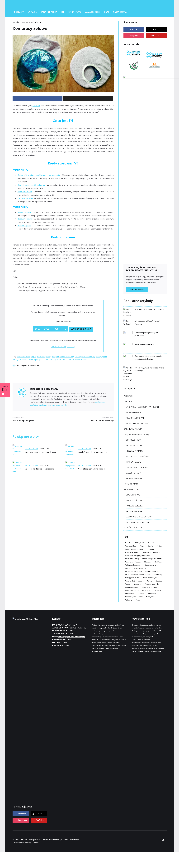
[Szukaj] (136, 12)
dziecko (160, 546)
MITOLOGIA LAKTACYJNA (137, 423)
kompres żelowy (67, 356)
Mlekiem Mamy (31, 3)
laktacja (78, 356)
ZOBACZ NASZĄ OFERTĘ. (63, 346)
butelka (129, 543)
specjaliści (147, 590)
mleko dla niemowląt (134, 571)
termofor (48, 359)
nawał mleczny (88, 356)
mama (128, 568)
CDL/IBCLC (140, 543)
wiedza (141, 593)
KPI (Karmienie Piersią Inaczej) (136, 434)
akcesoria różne (23, 356)
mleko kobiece (152, 571)
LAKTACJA (128, 401)
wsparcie (152, 593)
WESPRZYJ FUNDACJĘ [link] (81, 329)
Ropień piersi (24, 225)
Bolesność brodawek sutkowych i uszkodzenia (39, 175)
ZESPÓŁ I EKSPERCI (132, 527)
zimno (85, 359)
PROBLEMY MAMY (134, 451)
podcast (160, 581)
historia (151, 549)
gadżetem (35, 105)
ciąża (142, 546)
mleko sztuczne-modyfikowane (138, 574)
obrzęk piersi (101, 356)
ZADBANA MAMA (134, 511)
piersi (150, 581)
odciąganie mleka (20, 359)
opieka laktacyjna (150, 578)
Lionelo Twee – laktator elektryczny (93, 452)
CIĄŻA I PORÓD (133, 495)
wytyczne (151, 597)
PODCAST (128, 396)
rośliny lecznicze (132, 590)
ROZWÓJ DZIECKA (134, 506)
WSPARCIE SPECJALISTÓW (139, 516)
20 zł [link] (46, 329)
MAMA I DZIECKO (131, 489)
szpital (158, 590)
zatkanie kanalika (74, 359)
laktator (159, 562)
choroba (152, 543)
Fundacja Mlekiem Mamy (28, 365)
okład (30, 359)
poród (128, 584)
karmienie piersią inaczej (152, 559)
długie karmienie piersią (135, 549)
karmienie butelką (132, 552)
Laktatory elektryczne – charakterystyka (42, 452)
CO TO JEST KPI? (133, 440)
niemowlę (158, 574)
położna (138, 584)
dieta (151, 546)
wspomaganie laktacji (134, 597)
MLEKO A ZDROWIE (135, 418)
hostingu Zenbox (32, 842)
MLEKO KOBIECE (133, 412)
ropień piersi (39, 359)
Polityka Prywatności (70, 839)
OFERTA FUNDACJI (137, 289)
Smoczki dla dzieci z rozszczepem (39, 469)
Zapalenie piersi (25, 191)
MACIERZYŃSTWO (134, 500)
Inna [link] (64, 329)
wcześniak (130, 593)
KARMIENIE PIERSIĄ (132, 429)
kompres (55, 356)
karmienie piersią (44, 356)
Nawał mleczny (25, 212)
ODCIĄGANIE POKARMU (137, 467)
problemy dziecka (152, 584)
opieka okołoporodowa (135, 581)
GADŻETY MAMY (20, 22)
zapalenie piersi (59, 359)
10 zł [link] (37, 329)
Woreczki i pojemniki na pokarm (91, 469)
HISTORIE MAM (130, 484)
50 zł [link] (55, 329)
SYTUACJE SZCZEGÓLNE (137, 456)
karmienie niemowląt (152, 552)
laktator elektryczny (133, 565)
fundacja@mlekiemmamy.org (71, 636)
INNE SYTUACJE (133, 462)
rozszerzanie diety (150, 587)
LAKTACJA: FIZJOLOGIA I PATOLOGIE (142, 407)
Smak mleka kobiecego (144, 344)
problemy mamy (132, 587)
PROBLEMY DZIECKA (135, 445)
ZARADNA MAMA (134, 478)
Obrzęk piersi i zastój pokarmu (31, 185)
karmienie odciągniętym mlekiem (138, 555)
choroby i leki (131, 546)
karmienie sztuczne (133, 562)
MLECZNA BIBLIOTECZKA (138, 522)
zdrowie (129, 600)
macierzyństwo (152, 565)
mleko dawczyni (141, 568)
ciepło (33, 356)
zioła (138, 600)
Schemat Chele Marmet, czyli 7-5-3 (150, 309)
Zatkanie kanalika (25, 198)
